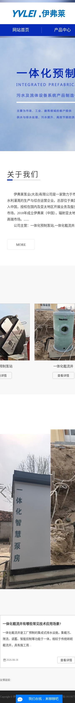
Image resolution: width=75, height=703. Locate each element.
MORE (21, 244)
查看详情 (58, 375)
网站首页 (20, 30)
